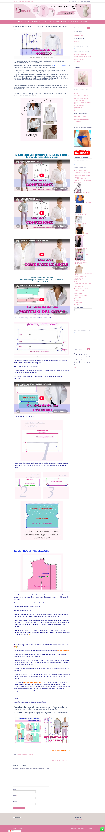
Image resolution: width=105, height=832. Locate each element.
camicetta (18, 754)
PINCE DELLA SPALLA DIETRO (81, 98)
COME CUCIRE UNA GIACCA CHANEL (60, 760)
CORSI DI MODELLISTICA (80, 116)
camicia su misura (24, 754)
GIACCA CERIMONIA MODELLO (82, 292)
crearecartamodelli (27, 29)
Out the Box (19, 828)
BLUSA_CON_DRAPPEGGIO (81, 276)
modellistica (30, 754)
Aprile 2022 (76, 43)
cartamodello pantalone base (80, 54)
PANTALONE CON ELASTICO (80, 63)
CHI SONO (27, 21)
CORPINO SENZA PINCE (79, 105)
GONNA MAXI (78, 297)
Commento (16, 772)
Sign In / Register (72, 1)
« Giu (75, 367)
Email (15, 795)
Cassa (86, 828)
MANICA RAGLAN (78, 107)
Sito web (15, 801)
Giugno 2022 (76, 41)
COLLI (75, 281)
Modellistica (47, 21)
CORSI (78, 828)
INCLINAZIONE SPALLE (80, 178)
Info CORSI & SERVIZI (78, 819)
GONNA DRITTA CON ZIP (81, 295)
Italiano (13, 830)
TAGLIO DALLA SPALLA (79, 100)
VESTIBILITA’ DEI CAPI (80, 174)
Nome (15, 789)
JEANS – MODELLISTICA (80, 302)
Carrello (82, 828)
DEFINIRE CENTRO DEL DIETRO (81, 97)
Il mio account (73, 828)
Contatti (90, 828)
